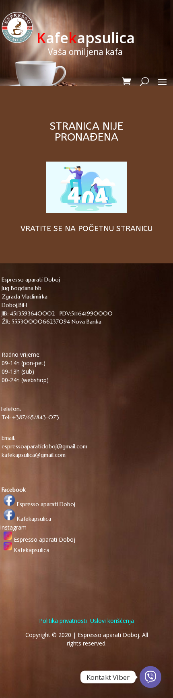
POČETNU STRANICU (115, 228)
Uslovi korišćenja (111, 620)
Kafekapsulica (33, 518)
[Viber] (150, 677)
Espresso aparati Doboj (45, 504)
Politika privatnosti (63, 620)
